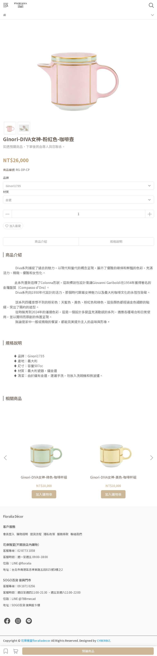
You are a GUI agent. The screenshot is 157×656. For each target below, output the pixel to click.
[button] (151, 457)
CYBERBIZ (103, 640)
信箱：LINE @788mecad (19, 599)
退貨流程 (35, 534)
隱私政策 (49, 534)
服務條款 (62, 534)
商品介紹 (41, 241)
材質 (6, 192)
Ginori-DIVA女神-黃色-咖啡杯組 (113, 477)
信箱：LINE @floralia (17, 563)
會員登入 (9, 534)
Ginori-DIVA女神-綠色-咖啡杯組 (44, 477)
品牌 (6, 178)
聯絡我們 (76, 534)
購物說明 (22, 534)
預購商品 (88, 651)
